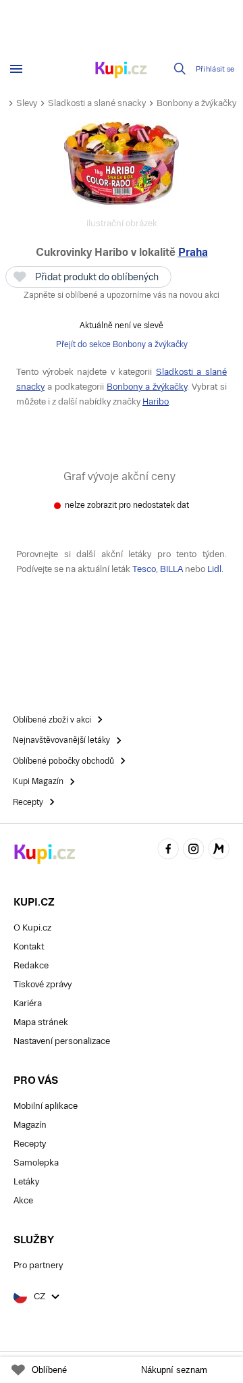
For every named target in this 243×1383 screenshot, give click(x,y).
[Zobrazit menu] (16, 69)
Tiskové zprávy (43, 984)
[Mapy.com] (219, 850)
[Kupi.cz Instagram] (194, 850)
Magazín (30, 1125)
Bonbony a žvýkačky (196, 103)
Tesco (144, 569)
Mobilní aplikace (46, 1106)
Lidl (214, 569)
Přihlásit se (215, 69)
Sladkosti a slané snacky (97, 103)
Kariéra (28, 1003)
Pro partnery (38, 1265)
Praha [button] (193, 252)
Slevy (26, 103)
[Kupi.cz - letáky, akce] (121, 71)
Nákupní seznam (174, 1370)
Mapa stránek (41, 1022)
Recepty (30, 1144)
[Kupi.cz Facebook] (168, 850)
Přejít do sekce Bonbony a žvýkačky (122, 344)
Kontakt (29, 946)
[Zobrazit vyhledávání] (180, 69)
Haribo (155, 401)
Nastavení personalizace (62, 1041)
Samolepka (36, 1162)
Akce (23, 1200)
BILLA (171, 569)
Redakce (31, 965)
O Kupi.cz (32, 927)
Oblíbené (49, 1370)
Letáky (26, 1181)
